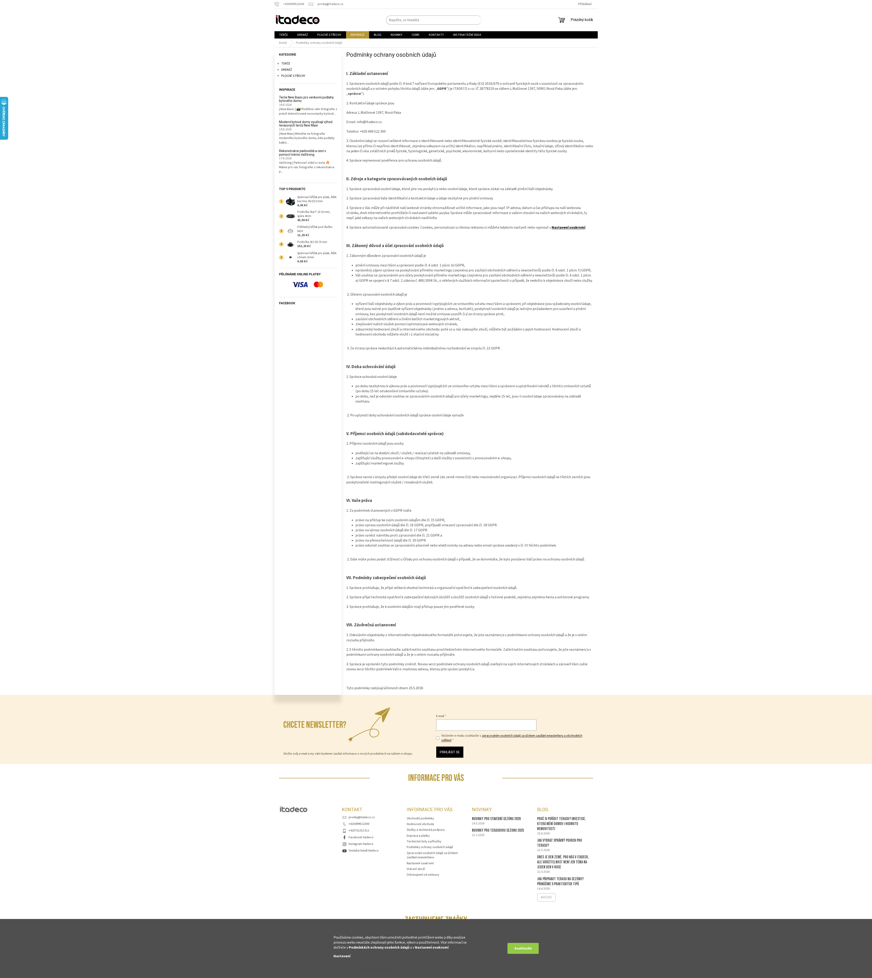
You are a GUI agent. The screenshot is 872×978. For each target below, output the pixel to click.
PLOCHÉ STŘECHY (293, 76)
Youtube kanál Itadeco (364, 850)
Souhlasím (523, 948)
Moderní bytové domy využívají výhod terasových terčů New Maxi (305, 123)
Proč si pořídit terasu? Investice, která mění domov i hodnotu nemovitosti (561, 823)
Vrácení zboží (416, 869)
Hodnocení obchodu (420, 824)
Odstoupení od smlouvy (423, 874)
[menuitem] (283, 35)
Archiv (546, 897)
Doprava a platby (418, 835)
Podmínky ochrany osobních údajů (430, 847)
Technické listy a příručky (424, 841)
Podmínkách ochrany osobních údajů (379, 947)
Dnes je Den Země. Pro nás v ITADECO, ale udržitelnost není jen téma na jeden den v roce (563, 862)
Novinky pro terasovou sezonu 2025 (498, 830)
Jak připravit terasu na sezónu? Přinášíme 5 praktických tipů (560, 881)
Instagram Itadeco (361, 844)
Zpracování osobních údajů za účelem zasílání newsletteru (432, 855)
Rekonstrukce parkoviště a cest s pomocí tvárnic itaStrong (302, 152)
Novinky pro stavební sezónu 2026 (496, 818)
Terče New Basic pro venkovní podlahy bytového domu (306, 99)
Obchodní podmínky (420, 818)
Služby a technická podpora (426, 830)
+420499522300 (359, 824)
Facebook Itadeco (361, 837)
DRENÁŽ (286, 69)
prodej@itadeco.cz (362, 817)
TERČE (285, 63)
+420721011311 (359, 830)
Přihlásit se (450, 752)
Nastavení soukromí (431, 947)
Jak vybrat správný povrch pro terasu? (559, 843)
